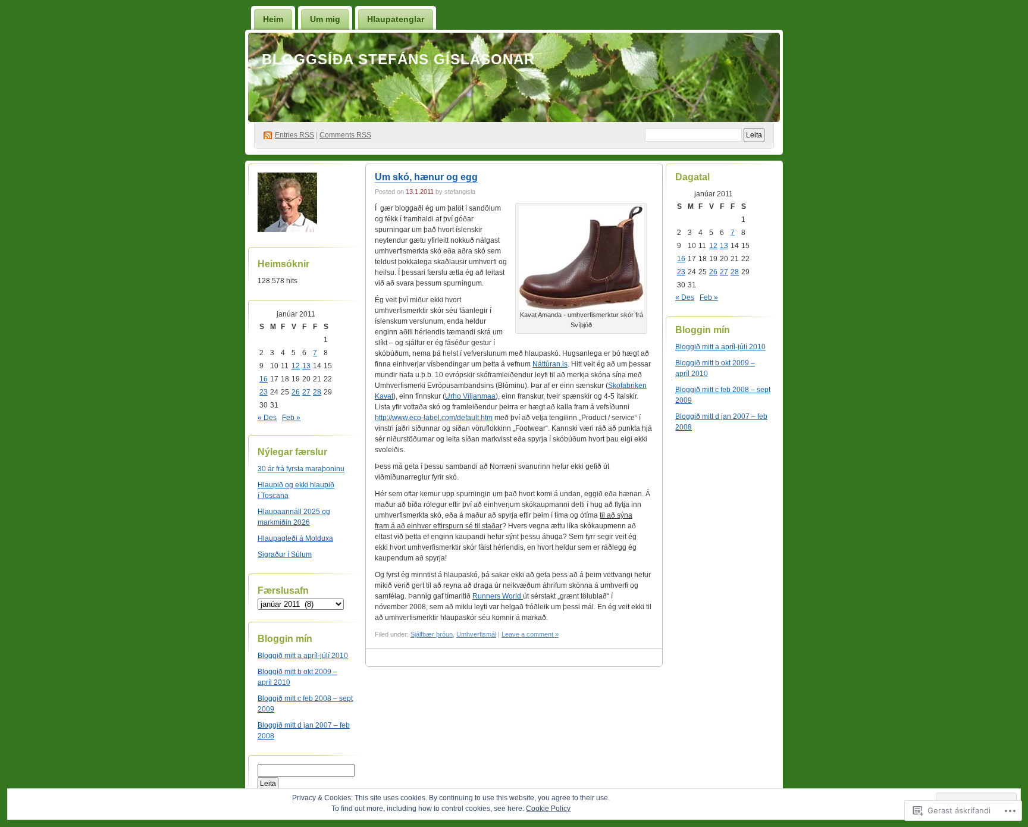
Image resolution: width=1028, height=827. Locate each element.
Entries (294, 135)
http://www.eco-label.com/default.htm (434, 418)
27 (306, 392)
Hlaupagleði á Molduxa (295, 538)
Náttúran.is (550, 364)
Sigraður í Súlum (285, 554)
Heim (273, 19)
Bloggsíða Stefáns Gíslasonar (398, 59)
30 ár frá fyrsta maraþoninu (301, 469)
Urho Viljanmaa (470, 396)
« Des (267, 418)
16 (263, 379)
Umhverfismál (476, 634)
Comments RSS (345, 135)
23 (263, 392)
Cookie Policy (548, 808)
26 (296, 392)
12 (296, 366)
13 (306, 366)
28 (317, 392)
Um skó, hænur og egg (426, 177)
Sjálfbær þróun (431, 634)
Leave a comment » (530, 634)
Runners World (497, 596)
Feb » (291, 418)
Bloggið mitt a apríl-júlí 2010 (303, 655)
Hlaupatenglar (395, 19)
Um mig (325, 19)
